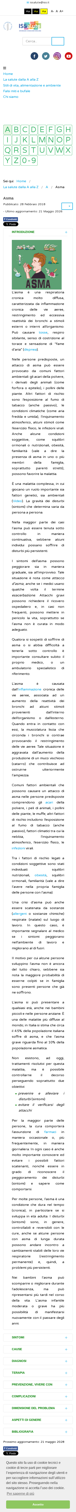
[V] (50, 150)
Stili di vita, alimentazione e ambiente (32, 85)
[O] (59, 140)
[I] (7, 140)
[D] (33, 130)
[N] (50, 140)
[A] (7, 130)
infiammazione (29, 689)
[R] (16, 150)
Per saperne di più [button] (20, 1493)
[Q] (7, 150)
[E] (42, 130)
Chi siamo (10, 97)
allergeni (20, 914)
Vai (58, 41)
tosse (43, 332)
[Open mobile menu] (4, 68)
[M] (42, 140)
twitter (46, 56)
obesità (40, 875)
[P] (68, 140)
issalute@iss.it (39, 2)
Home (8, 74)
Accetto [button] (38, 1504)
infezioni (18, 848)
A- (52, 11)
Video (17, 501)
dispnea (30, 349)
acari (49, 802)
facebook (34, 56)
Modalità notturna (20, 11)
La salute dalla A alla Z (20, 79)
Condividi (10, 219)
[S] (24, 150)
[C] (24, 130)
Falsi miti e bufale (16, 91)
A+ (61, 11)
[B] (16, 130)
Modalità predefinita (13, 11)
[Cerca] (5, 103)
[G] (59, 130)
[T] (33, 150)
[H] (68, 130)
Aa (28, 11)
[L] (33, 140)
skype (68, 56)
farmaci (50, 1132)
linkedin (57, 56)
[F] (50, 130)
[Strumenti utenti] (67, 206)
